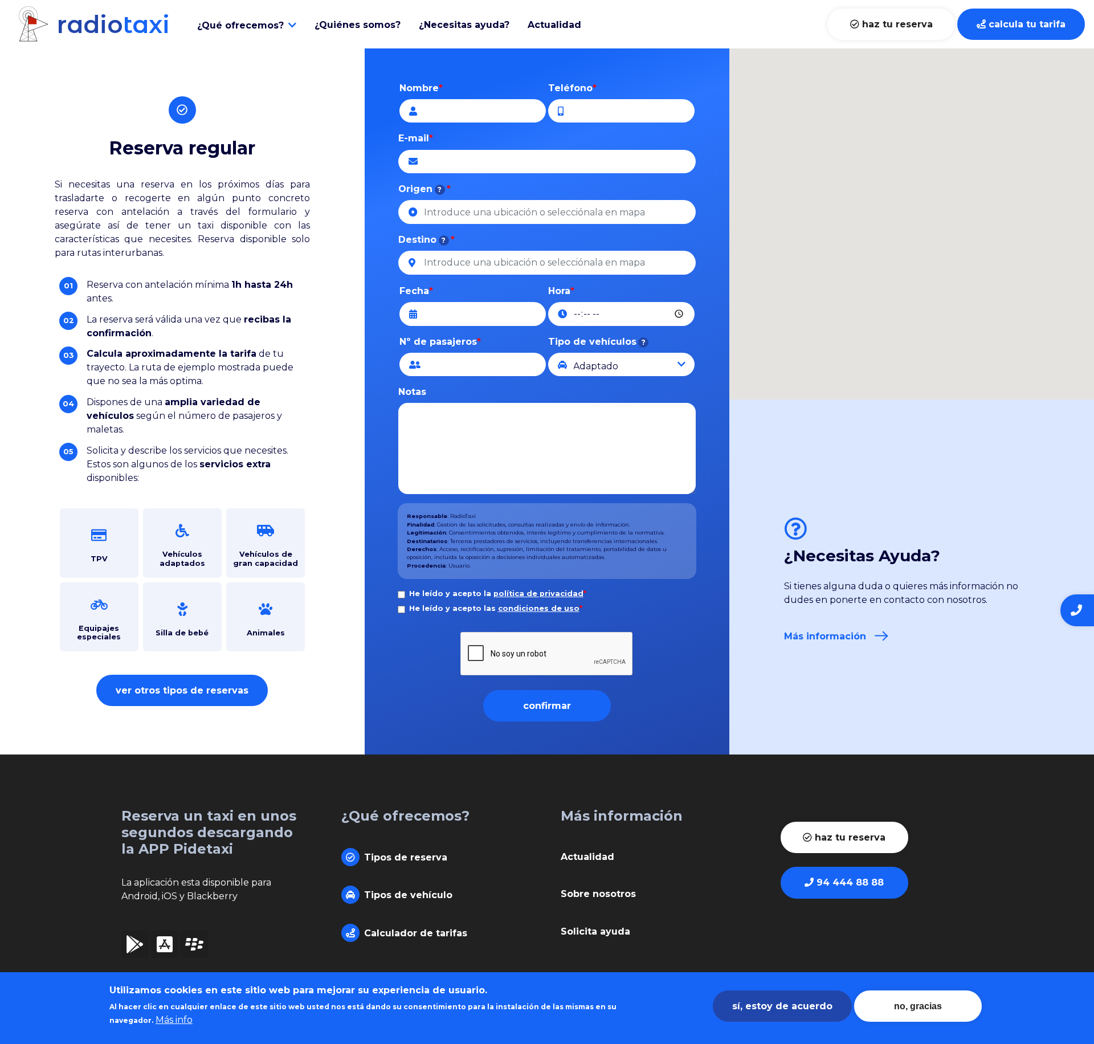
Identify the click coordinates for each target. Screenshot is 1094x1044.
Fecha (414, 291)
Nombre (419, 88)
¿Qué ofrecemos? (240, 25)
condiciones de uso (538, 608)
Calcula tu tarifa (1026, 24)
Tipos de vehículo (408, 895)
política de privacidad (538, 593)
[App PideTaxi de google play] (135, 948)
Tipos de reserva (405, 857)
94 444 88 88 (849, 882)
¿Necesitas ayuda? (464, 24)
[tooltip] (440, 190)
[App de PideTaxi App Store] (164, 948)
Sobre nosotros (598, 893)
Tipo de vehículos (597, 341)
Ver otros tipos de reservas (182, 690)
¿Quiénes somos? (358, 24)
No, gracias (918, 1006)
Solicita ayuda (595, 931)
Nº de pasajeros (438, 341)
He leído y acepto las (495, 608)
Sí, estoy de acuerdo (782, 1006)
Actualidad (554, 24)
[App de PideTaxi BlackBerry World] (194, 948)
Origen (420, 188)
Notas (412, 391)
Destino (422, 239)
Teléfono (570, 88)
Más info (174, 1019)
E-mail (413, 138)
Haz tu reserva (896, 24)
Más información (825, 636)
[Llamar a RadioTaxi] (1077, 610)
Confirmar (547, 705)
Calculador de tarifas (415, 933)
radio (110, 24)
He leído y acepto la (497, 593)
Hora (559, 291)
